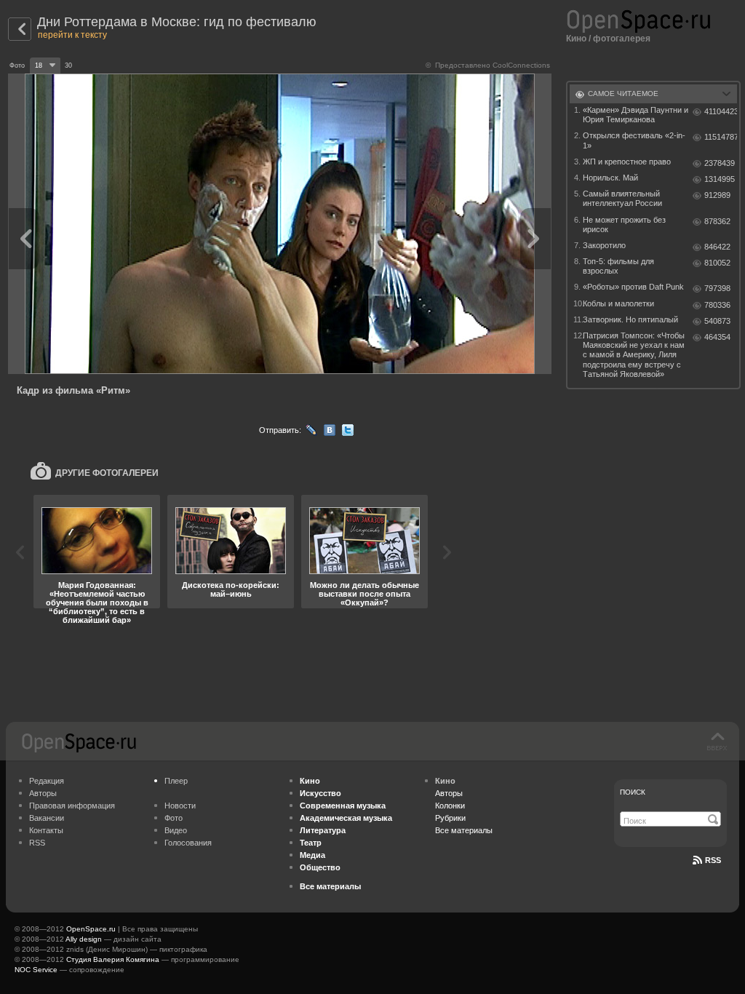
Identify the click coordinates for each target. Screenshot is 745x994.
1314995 (719, 179)
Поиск (632, 792)
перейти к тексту (72, 35)
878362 (717, 221)
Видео (175, 830)
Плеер (176, 780)
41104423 (720, 111)
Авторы (43, 793)
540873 (717, 321)
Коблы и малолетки (618, 303)
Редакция (46, 780)
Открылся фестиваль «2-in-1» (634, 140)
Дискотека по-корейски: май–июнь (230, 589)
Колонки (450, 805)
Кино (576, 38)
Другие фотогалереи (107, 473)
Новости (180, 805)
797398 (717, 288)
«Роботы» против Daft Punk (633, 286)
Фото (173, 818)
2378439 (719, 163)
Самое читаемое (623, 94)
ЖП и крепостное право (627, 161)
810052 (717, 262)
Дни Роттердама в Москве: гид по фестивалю (176, 22)
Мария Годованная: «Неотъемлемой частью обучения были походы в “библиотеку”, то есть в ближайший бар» (97, 602)
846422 (717, 246)
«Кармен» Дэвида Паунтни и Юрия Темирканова (635, 115)
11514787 (720, 136)
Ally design (83, 939)
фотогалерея (621, 38)
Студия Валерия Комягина (112, 959)
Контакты (46, 830)
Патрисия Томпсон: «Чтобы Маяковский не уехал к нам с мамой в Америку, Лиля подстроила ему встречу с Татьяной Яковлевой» (634, 354)
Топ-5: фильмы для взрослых (618, 266)
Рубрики (450, 818)
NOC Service (36, 970)
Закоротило (604, 245)
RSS (37, 842)
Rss (713, 860)
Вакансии (46, 818)
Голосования (188, 842)
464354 (717, 337)
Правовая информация (72, 805)
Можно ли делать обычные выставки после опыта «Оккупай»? (364, 594)
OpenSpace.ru (91, 929)
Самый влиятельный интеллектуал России (622, 198)
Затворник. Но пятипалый (630, 319)
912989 (717, 195)
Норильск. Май (610, 177)
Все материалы (464, 830)
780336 (717, 305)
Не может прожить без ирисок (624, 224)
